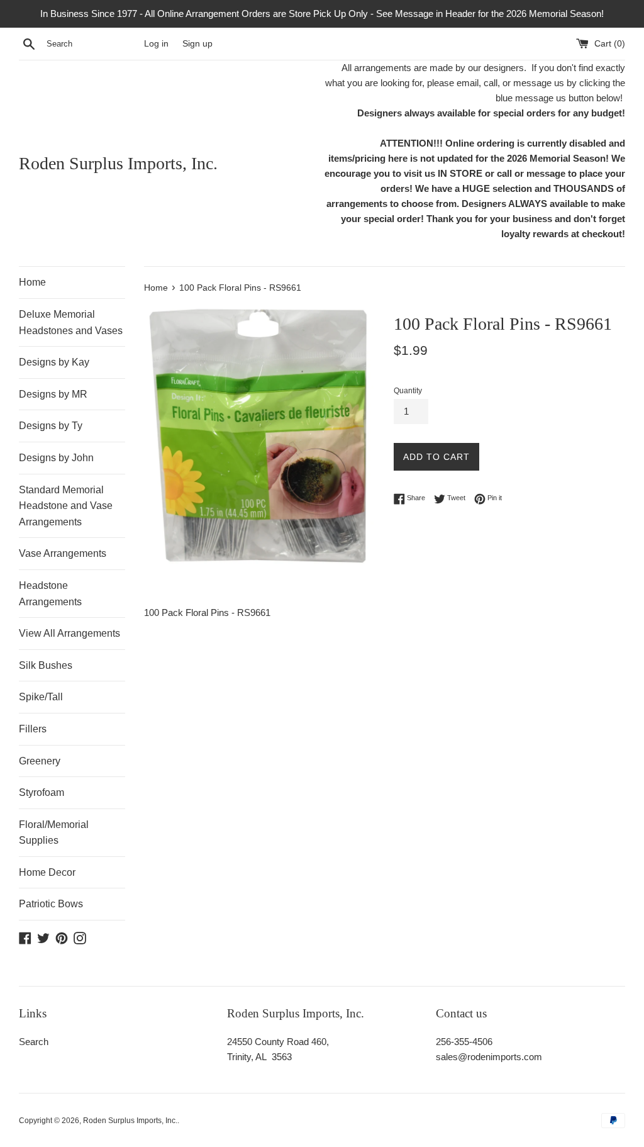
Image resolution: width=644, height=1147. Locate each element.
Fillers (33, 729)
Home (32, 282)
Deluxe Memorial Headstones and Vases (71, 322)
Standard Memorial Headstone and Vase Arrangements (66, 505)
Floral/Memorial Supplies (54, 832)
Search (33, 1041)
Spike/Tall (41, 696)
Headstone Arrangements (50, 593)
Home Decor (47, 872)
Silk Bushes (45, 665)
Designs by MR (53, 394)
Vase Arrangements (62, 553)
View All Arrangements (69, 633)
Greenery (39, 761)
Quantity (408, 390)
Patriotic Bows (51, 903)
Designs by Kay (54, 362)
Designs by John (56, 457)
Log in (156, 43)
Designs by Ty (50, 425)
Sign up (197, 43)
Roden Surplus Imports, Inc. (118, 163)
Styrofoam (41, 792)
